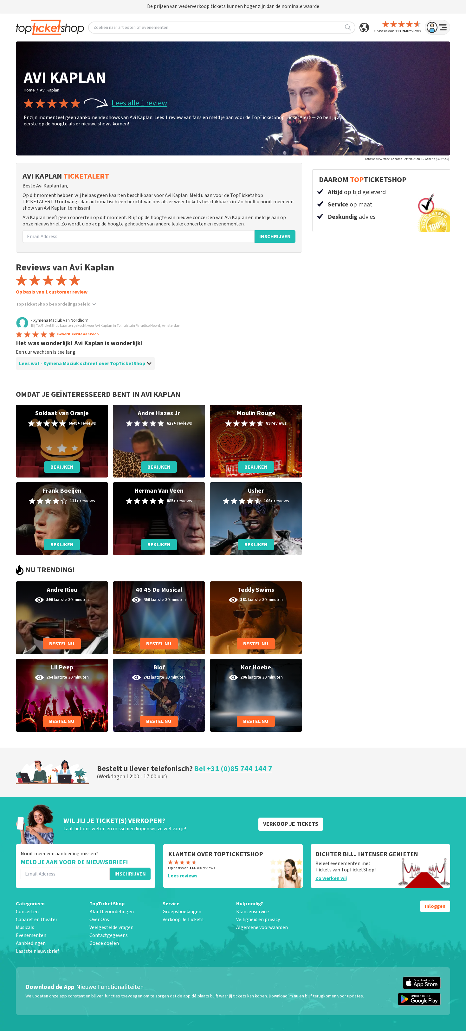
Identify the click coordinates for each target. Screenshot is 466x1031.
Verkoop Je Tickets (183, 919)
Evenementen (31, 935)
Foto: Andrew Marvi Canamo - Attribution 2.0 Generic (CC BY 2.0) (407, 159)
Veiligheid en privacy (258, 919)
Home (29, 90)
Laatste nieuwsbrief (37, 951)
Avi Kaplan (49, 90)
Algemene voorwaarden (262, 927)
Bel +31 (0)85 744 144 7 (233, 768)
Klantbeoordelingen (111, 911)
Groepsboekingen (182, 911)
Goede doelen (104, 943)
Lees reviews (182, 876)
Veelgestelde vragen (111, 927)
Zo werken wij (331, 878)
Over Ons (99, 919)
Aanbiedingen (31, 943)
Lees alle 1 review (139, 103)
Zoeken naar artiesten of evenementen (131, 27)
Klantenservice (252, 911)
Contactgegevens (108, 935)
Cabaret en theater (36, 919)
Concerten (27, 911)
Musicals (25, 927)
